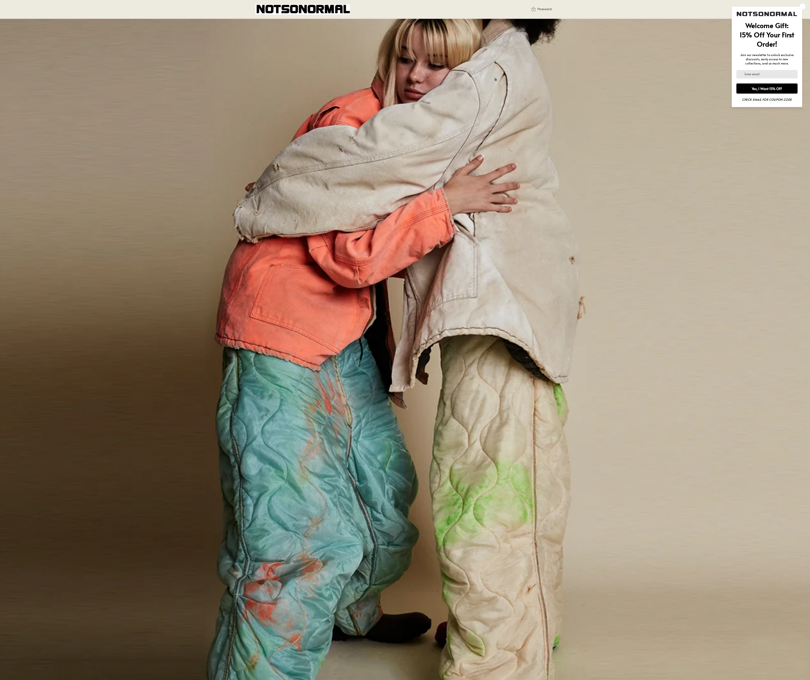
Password (544, 9)
